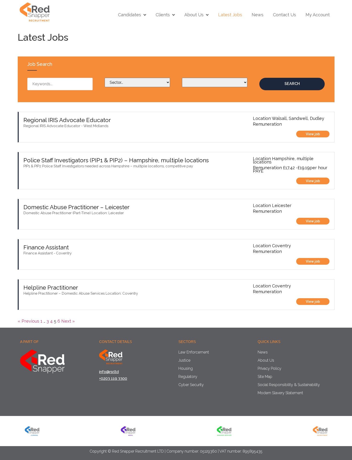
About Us (194, 15)
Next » (68, 321)
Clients (163, 15)
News (257, 15)
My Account (318, 15)
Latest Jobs (230, 15)
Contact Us (284, 15)
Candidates (129, 15)
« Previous (28, 321)
